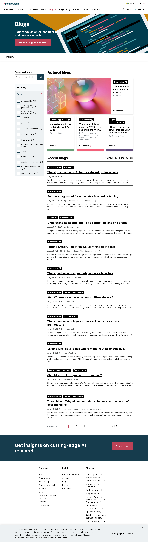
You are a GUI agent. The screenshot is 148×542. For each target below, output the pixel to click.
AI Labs (42, 488)
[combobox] (26, 77)
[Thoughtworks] (11, 2)
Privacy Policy (61, 538)
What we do (44, 478)
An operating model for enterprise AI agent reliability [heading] (82, 196)
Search (128, 9)
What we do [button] (9, 9)
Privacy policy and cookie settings (94, 475)
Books (65, 485)
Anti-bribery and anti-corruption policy (96, 516)
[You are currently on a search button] (40, 77)
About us (43, 474)
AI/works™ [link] (22, 9)
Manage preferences (122, 533)
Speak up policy (93, 512)
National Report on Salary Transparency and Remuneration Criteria (97, 499)
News (41, 492)
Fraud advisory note (95, 521)
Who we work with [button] (38, 9)
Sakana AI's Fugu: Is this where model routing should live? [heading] (86, 348)
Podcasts (66, 488)
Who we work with (47, 485)
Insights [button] (52, 9)
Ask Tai (141, 9)
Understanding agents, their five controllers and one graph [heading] (87, 222)
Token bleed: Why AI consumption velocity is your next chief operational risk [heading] (88, 403)
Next (113, 426)
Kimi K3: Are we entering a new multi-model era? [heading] (80, 297)
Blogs (65, 481)
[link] (33, 42)
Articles (65, 478)
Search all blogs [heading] (24, 72)
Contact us (44, 505)
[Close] (142, 527)
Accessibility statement (97, 480)
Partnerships (45, 481)
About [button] (86, 9)
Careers (42, 501)
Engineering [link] (64, 9)
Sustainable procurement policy (95, 507)
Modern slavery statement (93, 485)
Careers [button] (77, 9)
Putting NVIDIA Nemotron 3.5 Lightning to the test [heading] (81, 246)
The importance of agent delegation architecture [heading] (80, 273)
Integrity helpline (93, 493)
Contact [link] (96, 9)
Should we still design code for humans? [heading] (74, 375)
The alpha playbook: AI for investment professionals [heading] (82, 172)
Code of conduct (94, 490)
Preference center (70, 474)
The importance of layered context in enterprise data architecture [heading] (83, 323)
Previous (53, 426)
